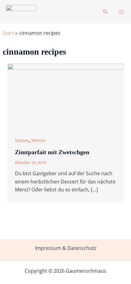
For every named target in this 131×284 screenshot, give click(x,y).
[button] (105, 12)
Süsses (22, 140)
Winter (38, 140)
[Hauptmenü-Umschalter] (121, 12)
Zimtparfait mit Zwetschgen (52, 152)
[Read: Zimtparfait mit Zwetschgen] (66, 95)
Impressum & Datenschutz (65, 248)
